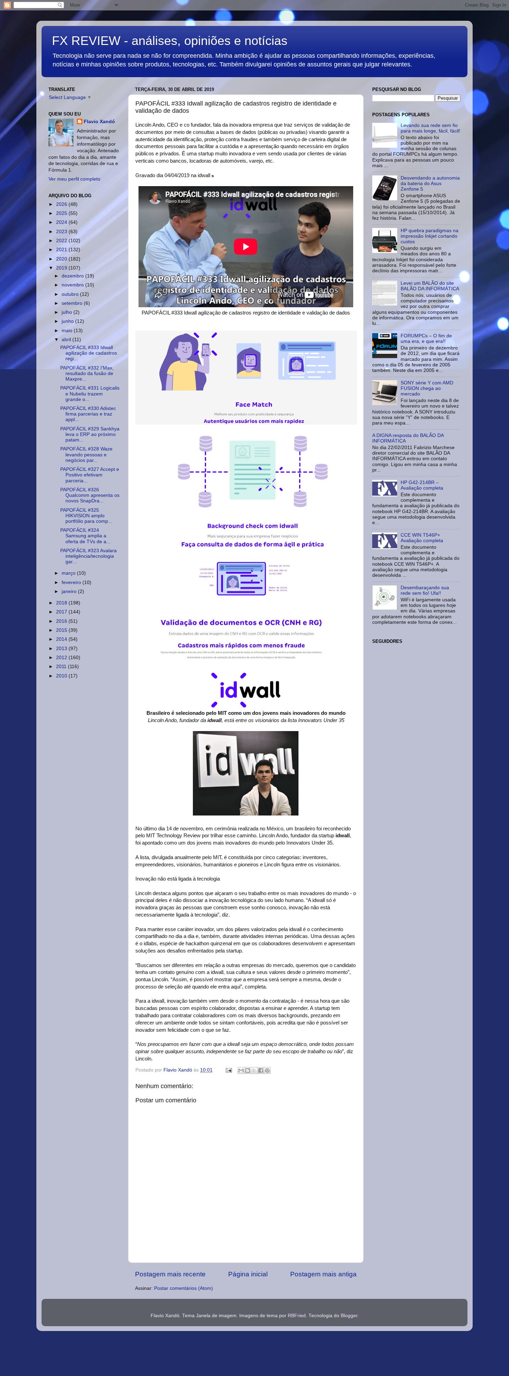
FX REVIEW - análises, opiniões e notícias (169, 41)
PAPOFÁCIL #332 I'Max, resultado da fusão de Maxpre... (87, 373)
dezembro (73, 276)
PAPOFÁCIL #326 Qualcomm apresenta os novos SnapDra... (89, 495)
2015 (62, 630)
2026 (62, 204)
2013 (62, 648)
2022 (62, 240)
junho (68, 321)
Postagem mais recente (170, 1274)
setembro (73, 303)
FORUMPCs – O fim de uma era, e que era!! (426, 338)
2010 (62, 675)
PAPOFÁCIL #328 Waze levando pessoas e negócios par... (86, 454)
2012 (62, 657)
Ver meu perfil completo (74, 179)
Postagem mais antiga (323, 1274)
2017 (62, 611)
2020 (62, 259)
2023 (62, 231)
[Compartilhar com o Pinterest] (267, 1070)
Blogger (349, 1315)
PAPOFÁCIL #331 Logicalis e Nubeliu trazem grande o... (89, 393)
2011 (62, 666)
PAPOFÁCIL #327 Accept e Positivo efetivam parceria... (89, 475)
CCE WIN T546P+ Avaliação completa (422, 537)
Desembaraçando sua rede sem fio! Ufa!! (425, 590)
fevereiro (72, 582)
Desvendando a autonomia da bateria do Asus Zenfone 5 (430, 183)
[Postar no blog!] (247, 1070)
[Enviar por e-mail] (241, 1070)
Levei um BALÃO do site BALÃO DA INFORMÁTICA (430, 286)
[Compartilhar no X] (254, 1070)
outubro (71, 294)
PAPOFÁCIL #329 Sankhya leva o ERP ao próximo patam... (89, 434)
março (69, 573)
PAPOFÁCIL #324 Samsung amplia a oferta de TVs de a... (85, 536)
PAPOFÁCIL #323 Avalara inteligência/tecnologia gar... (88, 556)
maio (68, 330)
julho (67, 312)
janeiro (70, 591)
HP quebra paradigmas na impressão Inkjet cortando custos (429, 236)
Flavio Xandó (99, 121)
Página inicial (248, 1274)
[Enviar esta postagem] (228, 1070)
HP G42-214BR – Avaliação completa (422, 485)
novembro (73, 285)
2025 (62, 213)
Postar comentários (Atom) (183, 1288)
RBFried (297, 1315)
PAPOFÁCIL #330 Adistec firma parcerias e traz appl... (88, 414)
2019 (62, 268)
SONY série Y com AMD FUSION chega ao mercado (427, 388)
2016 (62, 621)
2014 (62, 639)
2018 (62, 602)
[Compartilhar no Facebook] (260, 1070)
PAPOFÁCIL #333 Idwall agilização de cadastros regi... (88, 353)
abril (67, 339)
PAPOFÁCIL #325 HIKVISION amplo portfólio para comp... (86, 516)
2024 (62, 222)
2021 (62, 249)
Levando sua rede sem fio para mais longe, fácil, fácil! (430, 128)
